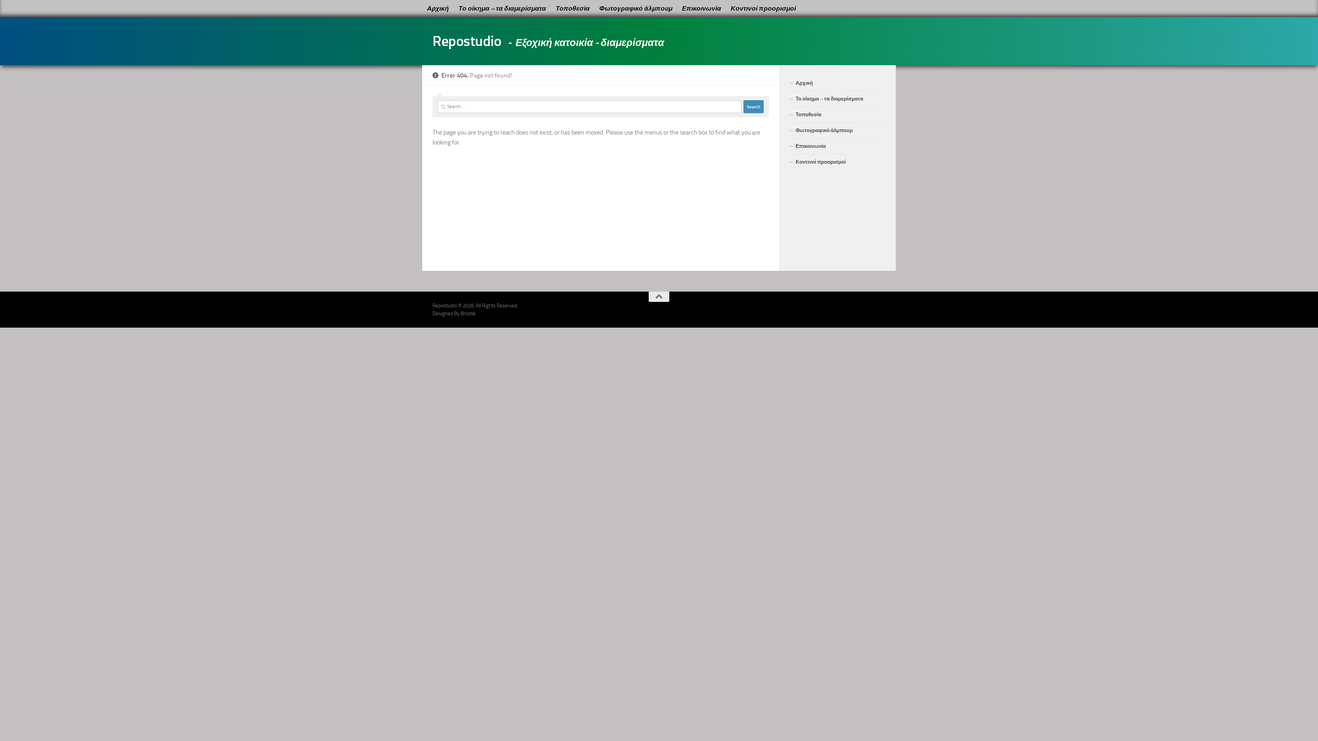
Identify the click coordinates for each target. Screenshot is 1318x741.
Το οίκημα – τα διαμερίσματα (502, 8)
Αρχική (438, 8)
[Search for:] (590, 106)
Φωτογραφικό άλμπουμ (635, 8)
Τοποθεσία (573, 8)
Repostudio (466, 41)
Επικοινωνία (701, 8)
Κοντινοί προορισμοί (763, 8)
